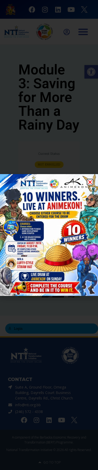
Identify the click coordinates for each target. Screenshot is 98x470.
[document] (49, 235)
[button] (90, 182)
